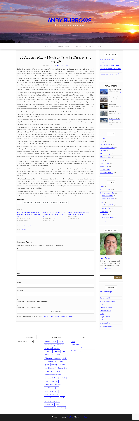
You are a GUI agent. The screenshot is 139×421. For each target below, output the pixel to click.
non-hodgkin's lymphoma (53, 375)
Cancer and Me (64, 46)
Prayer (102, 160)
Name (19, 274)
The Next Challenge (107, 59)
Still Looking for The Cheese (109, 65)
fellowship (48, 358)
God (64, 358)
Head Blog (83, 417)
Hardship (103, 151)
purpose (54, 381)
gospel (60, 361)
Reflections (104, 166)
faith (58, 355)
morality (57, 371)
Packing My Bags (114, 97)
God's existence (50, 361)
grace (47, 365)
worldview (61, 408)
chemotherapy (50, 345)
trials (57, 404)
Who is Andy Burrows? (94, 46)
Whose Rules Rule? (106, 172)
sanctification (49, 388)
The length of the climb (114, 119)
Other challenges (106, 154)
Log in (73, 341)
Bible (54, 341)
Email (19, 282)
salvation (58, 384)
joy (46, 368)
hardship (54, 365)
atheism (47, 341)
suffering (56, 401)
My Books (78, 46)
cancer (23, 229)
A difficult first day (114, 111)
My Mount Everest (115, 90)
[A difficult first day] (104, 113)
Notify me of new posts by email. (29, 307)
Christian (60, 345)
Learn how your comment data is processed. (58, 316)
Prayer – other (105, 163)
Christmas (48, 348)
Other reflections (105, 157)
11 (120, 91)
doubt (47, 355)
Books (102, 141)
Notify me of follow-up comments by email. (33, 301)
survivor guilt (49, 404)
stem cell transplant (51, 398)
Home (38, 46)
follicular (57, 358)
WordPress (69, 417)
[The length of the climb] (104, 120)
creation (57, 351)
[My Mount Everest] (104, 92)
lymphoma (48, 371)
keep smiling (62, 368)
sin (57, 388)
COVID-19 (48, 351)
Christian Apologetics (107, 147)
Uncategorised (105, 169)
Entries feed (75, 345)
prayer (47, 381)
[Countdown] (104, 106)
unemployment (50, 408)
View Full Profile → (106, 269)
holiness (62, 365)
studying (48, 401)
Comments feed (76, 348)
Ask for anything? (106, 138)
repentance (49, 384)
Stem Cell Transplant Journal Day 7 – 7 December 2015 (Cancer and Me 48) (54, 214)
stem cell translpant (51, 394)
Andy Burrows (69, 20)
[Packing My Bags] (104, 99)
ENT (53, 355)
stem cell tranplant (51, 391)
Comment (21, 249)
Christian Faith (49, 46)
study (62, 398)
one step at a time (51, 378)
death (64, 351)
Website (20, 290)
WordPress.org (76, 351)
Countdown (113, 104)
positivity (62, 378)
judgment (52, 368)
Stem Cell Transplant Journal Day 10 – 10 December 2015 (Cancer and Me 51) (28, 214)
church (56, 348)
